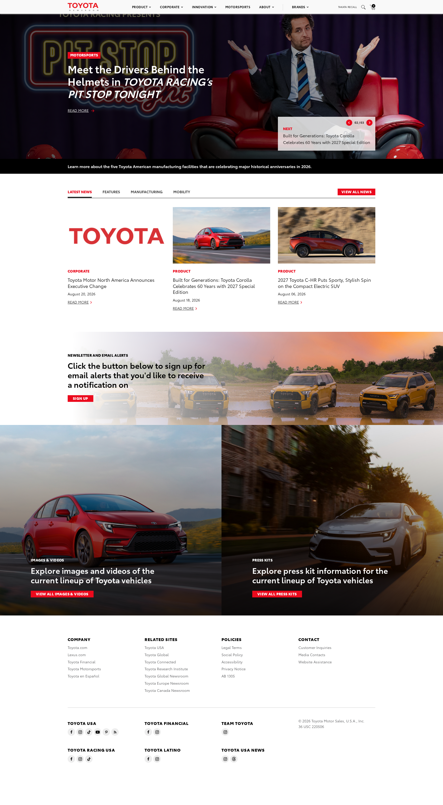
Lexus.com (77, 654)
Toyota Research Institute (166, 668)
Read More (78, 110)
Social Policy (232, 654)
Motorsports (237, 7)
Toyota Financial (81, 661)
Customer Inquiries (314, 647)
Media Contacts (311, 654)
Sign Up (80, 398)
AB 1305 (228, 675)
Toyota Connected (160, 661)
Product (140, 7)
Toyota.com (77, 647)
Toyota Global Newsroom (166, 675)
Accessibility (232, 661)
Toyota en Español (83, 675)
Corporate (170, 7)
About (265, 7)
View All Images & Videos (62, 593)
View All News (356, 191)
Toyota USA (154, 647)
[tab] (85, 191)
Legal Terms (232, 647)
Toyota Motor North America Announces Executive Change (111, 282)
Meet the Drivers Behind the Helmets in (140, 81)
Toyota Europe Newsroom (167, 683)
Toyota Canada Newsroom (167, 690)
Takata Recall (347, 7)
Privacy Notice (234, 668)
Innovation (202, 7)
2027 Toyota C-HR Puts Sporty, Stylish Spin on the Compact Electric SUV (324, 282)
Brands (298, 7)
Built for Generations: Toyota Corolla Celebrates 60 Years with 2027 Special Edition (214, 285)
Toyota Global (157, 654)
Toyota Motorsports (84, 668)
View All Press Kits (277, 593)
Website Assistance (315, 661)
